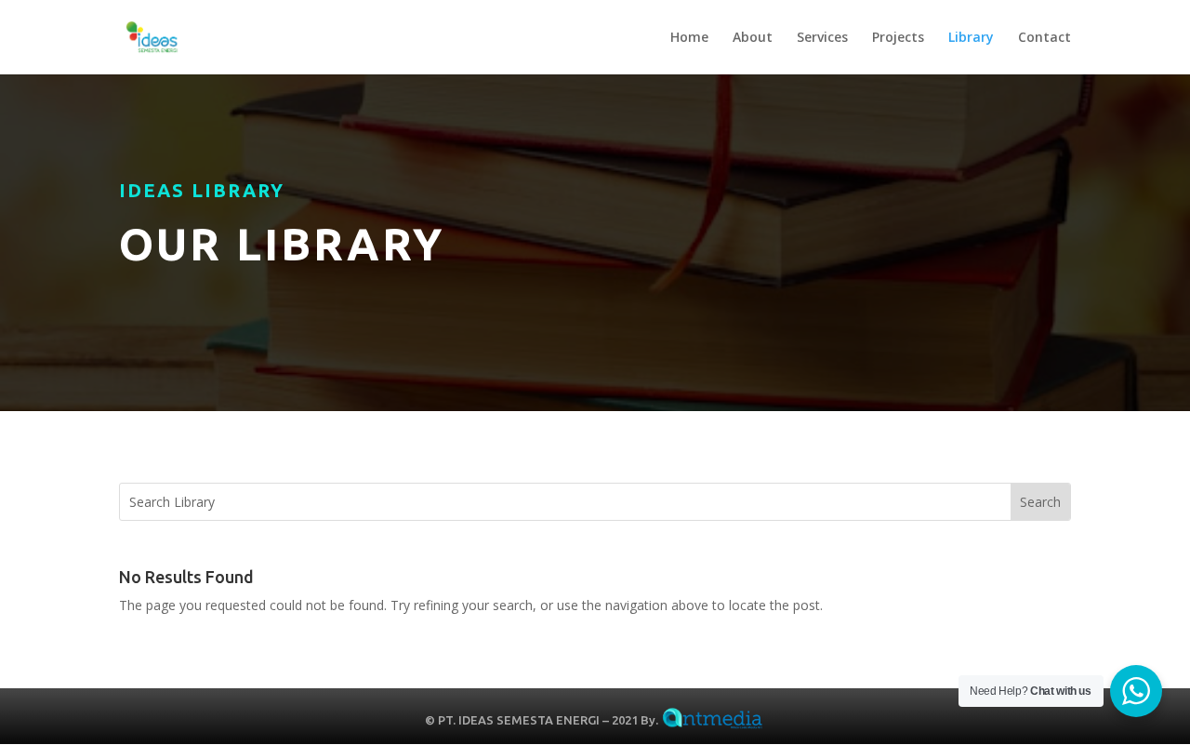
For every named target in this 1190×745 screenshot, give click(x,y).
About (753, 38)
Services (822, 38)
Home (689, 38)
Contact (1044, 38)
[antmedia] (713, 719)
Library (971, 38)
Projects (898, 38)
